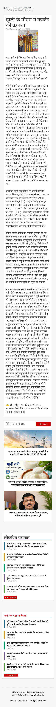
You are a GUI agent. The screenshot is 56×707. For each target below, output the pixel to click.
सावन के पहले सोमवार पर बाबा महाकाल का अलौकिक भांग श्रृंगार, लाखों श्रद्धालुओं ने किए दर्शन (27, 587)
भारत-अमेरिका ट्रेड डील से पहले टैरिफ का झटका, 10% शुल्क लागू (28, 633)
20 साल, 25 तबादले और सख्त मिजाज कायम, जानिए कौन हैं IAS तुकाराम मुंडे (28, 514)
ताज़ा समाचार (15, 7)
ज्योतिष (23, 692)
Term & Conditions (27, 695)
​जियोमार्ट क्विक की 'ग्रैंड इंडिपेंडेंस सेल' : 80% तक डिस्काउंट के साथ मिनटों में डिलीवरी (25, 566)
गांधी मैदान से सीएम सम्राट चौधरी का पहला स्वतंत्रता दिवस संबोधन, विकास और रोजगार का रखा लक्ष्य (26, 545)
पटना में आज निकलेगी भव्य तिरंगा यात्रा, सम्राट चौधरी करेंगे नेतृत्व (27, 654)
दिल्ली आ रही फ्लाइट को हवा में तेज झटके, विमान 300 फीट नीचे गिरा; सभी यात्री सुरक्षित (28, 665)
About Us (16, 695)
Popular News (10, 597)
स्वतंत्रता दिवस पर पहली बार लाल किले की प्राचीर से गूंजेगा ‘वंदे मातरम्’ (26, 577)
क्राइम (18, 692)
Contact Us (39, 695)
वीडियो (14, 692)
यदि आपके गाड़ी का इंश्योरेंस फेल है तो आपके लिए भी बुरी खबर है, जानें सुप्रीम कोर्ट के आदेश (27, 622)
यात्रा (33, 692)
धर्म (31, 692)
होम (5, 7)
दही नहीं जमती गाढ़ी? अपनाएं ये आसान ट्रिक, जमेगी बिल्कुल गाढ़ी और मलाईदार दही (28, 483)
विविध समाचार (28, 7)
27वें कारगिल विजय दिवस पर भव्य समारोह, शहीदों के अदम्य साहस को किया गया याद (27, 644)
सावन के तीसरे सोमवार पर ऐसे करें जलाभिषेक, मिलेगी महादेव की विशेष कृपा (27, 555)
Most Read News (11, 675)
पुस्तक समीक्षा (39, 692)
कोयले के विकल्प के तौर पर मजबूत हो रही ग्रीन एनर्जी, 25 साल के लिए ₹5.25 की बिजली (28, 453)
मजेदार (28, 692)
